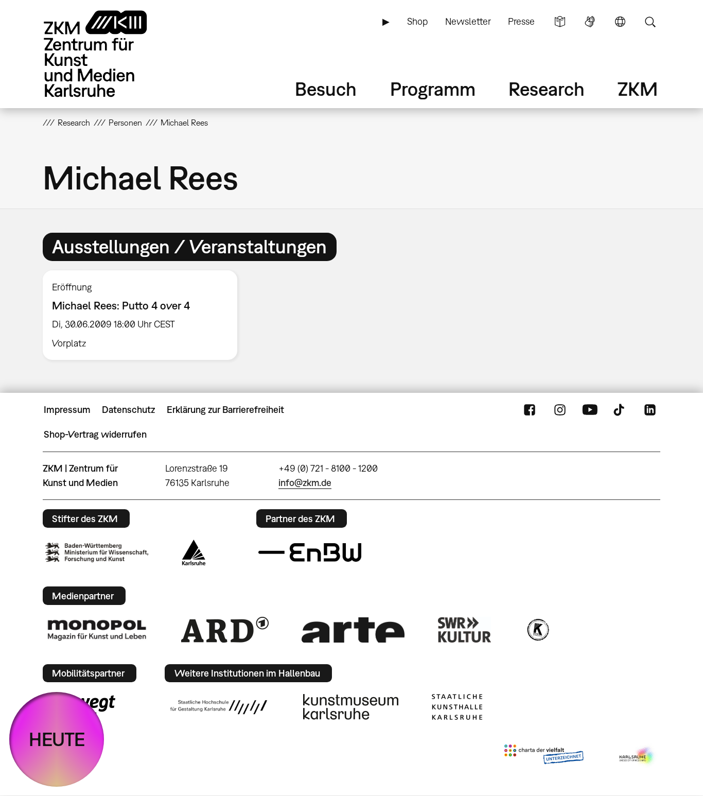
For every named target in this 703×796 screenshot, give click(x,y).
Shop (417, 21)
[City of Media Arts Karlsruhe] (637, 756)
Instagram (560, 409)
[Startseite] (110, 53)
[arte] (353, 630)
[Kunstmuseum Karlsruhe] (350, 707)
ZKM (638, 89)
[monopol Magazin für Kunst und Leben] (96, 630)
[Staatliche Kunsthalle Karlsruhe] (457, 707)
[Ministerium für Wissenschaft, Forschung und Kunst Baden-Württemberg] (96, 552)
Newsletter (468, 21)
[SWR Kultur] (464, 630)
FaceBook (529, 409)
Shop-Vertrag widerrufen (95, 434)
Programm (433, 89)
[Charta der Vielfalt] (543, 756)
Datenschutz (128, 409)
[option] (145, 315)
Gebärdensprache (589, 21)
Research (546, 89)
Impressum (67, 409)
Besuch (326, 89)
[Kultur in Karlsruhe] (537, 630)
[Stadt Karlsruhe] (193, 552)
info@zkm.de (304, 482)
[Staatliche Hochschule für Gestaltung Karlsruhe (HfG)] (218, 707)
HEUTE (57, 739)
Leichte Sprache (560, 21)
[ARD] (225, 630)
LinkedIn (650, 409)
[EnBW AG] (309, 552)
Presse (521, 21)
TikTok (620, 409)
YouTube (589, 409)
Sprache (620, 21)
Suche (650, 21)
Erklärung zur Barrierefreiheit (225, 409)
